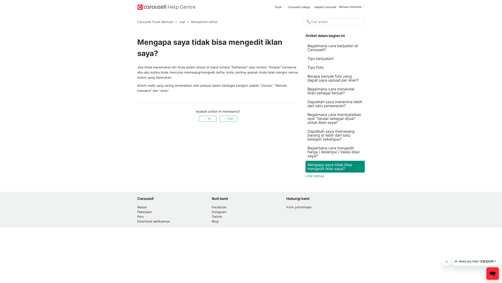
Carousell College (299, 7)
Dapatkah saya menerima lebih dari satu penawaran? (334, 103)
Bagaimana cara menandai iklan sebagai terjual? (331, 91)
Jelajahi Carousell (325, 7)
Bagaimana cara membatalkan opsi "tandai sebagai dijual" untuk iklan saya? (334, 118)
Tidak (230, 118)
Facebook (219, 207)
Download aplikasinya (153, 221)
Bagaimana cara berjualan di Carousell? (332, 47)
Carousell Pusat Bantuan (155, 22)
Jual (182, 22)
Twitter (217, 217)
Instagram (219, 212)
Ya (209, 118)
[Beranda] (166, 7)
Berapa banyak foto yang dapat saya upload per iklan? (332, 78)
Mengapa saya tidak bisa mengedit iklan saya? (329, 166)
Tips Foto (315, 67)
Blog (215, 221)
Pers (140, 217)
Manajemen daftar (204, 22)
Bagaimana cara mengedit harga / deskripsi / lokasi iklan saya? (333, 152)
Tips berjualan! (320, 58)
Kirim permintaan (299, 207)
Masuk (142, 207)
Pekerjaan (144, 212)
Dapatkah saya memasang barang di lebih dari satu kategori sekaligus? (331, 135)
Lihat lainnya (315, 176)
